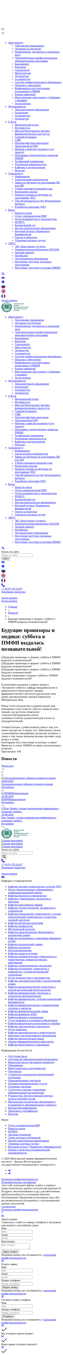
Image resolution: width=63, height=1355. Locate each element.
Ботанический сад (25, 225)
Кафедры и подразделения (30, 167)
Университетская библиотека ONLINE (37, 249)
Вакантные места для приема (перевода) (31, 1062)
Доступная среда (17, 1056)
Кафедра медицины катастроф (25, 923)
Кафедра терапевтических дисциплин (30, 965)
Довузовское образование (29, 45)
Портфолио (21, 255)
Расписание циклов (26, 191)
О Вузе (12, 121)
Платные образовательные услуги (27, 1083)
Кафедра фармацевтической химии (28, 1011)
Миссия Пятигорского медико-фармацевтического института (32, 132)
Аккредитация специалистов (31, 179)
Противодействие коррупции (32, 143)
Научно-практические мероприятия (35, 228)
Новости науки (23, 213)
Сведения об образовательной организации (33, 1059)
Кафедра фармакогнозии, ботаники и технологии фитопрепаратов (29, 994)
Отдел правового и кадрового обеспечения (32, 1020)
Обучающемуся (17, 106)
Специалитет (22, 70)
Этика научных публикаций (24, 1137)
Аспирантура (22, 79)
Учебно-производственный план (33, 188)
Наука (11, 210)
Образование (15, 1065)
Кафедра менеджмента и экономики (28, 1044)
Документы (14, 1071)
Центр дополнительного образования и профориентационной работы (30, 891)
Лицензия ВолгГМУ (26, 146)
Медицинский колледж (21, 929)
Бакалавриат (22, 64)
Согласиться (8, 1206)
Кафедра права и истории (22, 953)
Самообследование (26, 137)
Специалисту (15, 173)
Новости (13, 612)
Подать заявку (10, 1287)
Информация (22, 176)
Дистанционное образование (31, 258)
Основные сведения (19, 1086)
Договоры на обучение (28, 48)
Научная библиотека (20, 950)
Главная (12, 606)
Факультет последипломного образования (32, 1035)
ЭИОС (12, 243)
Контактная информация (22, 1107)
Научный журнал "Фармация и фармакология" (35, 1146)
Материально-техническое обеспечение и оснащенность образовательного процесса (32, 1103)
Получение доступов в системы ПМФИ (37, 267)
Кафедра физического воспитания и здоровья (34, 1023)
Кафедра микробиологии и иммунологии (32, 1032)
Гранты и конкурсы (26, 237)
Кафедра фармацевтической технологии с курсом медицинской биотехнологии (32, 988)
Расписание (21, 112)
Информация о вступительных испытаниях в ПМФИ (32, 90)
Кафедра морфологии (20, 926)
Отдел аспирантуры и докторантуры (36, 219)
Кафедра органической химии (25, 944)
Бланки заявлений (25, 94)
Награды (20, 170)
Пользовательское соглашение (18, 1182)
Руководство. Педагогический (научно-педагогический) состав (30, 1097)
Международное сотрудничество (27, 1068)
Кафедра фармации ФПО (22, 1014)
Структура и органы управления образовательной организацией (27, 1091)
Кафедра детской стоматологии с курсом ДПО (34, 886)
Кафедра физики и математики (26, 1017)
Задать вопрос (23, 103)
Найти (6, 558)
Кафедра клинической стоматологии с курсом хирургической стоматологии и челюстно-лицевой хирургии (34, 916)
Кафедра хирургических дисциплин (29, 1026)
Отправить (8, 1316)
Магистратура (23, 73)
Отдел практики (17, 1029)
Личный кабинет (24, 252)
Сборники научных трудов (30, 240)
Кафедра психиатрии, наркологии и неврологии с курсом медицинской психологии (28, 971)
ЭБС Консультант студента (30, 246)
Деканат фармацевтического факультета (31, 1041)
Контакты (20, 67)
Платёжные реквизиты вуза (30, 164)
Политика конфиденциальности (19, 1179)
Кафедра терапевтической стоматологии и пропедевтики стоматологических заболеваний (32, 959)
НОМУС (20, 222)
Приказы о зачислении (28, 85)
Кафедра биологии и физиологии (27, 895)
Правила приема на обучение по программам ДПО (33, 196)
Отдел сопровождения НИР (31, 216)
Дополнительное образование (32, 109)
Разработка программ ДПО (30, 206)
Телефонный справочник (29, 161)
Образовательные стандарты (24, 1080)
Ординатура (22, 76)
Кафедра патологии (19, 947)
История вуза (22, 127)
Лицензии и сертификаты (23, 1110)
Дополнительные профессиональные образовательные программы (36, 59)
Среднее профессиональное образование (38, 82)
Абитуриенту (15, 42)
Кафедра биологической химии (26, 1038)
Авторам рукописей (19, 1134)
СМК (18, 140)
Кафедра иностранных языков (25, 904)
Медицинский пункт (27, 124)
